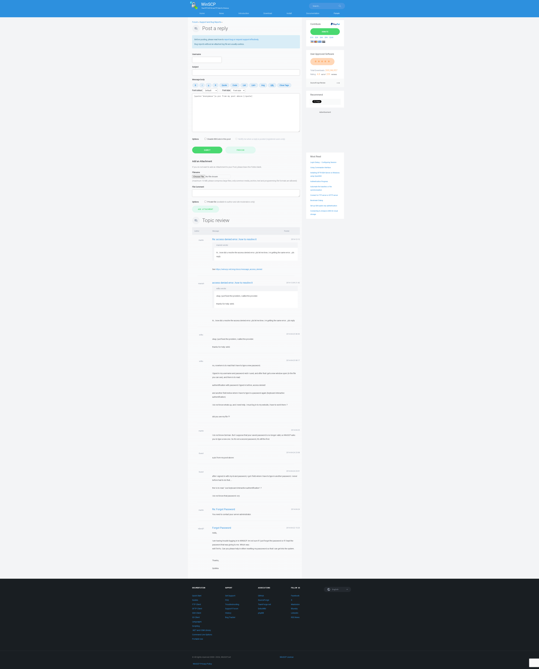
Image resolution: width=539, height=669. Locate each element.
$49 (321, 37)
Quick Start (196, 595)
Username (196, 54)
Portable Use (197, 639)
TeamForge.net (264, 604)
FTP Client (196, 604)
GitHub (261, 595)
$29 (316, 37)
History (228, 613)
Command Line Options (202, 634)
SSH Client (196, 613)
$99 (326, 37)
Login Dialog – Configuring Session (323, 162)
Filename (196, 172)
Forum (337, 13)
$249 (331, 37)
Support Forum (231, 608)
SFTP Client (197, 608)
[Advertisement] (325, 131)
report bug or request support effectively (241, 39)
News (221, 13)
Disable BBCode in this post (219, 139)
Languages (197, 621)
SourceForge (263, 600)
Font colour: (197, 90)
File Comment (198, 187)
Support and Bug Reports (210, 22)
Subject (195, 67)
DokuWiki (262, 608)
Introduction (243, 13)
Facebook (295, 595)
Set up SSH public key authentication (323, 206)
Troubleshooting (232, 604)
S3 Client (196, 617)
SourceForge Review (317, 83)
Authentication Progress (319, 181)
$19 (311, 37)
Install (289, 13)
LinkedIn (294, 613)
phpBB (261, 613)
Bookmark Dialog (316, 200)
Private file (231, 202)
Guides (195, 600)
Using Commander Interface (320, 167)
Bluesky (294, 608)
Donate (325, 31)
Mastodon (295, 604)
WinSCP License (287, 657)
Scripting (196, 626)
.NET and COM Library (201, 630)
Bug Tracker (230, 617)
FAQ (227, 600)
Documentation (312, 13)
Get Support (230, 595)
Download (267, 13)
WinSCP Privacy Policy (202, 664)
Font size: (226, 90)
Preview (240, 150)
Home (202, 13)
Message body (198, 79)
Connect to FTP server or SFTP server (324, 195)
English (335, 589)
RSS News (295, 617)
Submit (207, 150)
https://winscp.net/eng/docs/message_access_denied (239, 269)
